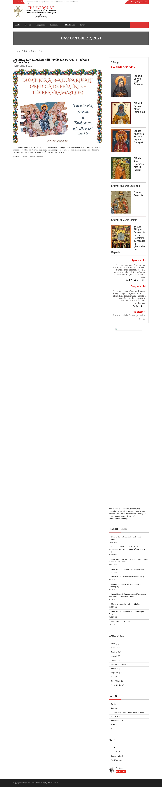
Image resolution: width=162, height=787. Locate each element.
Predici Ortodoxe (117, 720)
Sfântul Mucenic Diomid (124, 219)
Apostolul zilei (139, 260)
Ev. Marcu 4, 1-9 (139, 306)
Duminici (24, 157)
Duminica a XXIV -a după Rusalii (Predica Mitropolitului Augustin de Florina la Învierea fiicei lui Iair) (128, 549)
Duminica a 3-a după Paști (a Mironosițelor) (127, 577)
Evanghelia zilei (138, 286)
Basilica (113, 704)
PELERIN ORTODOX (119, 716)
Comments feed (117, 756)
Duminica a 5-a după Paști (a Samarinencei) (127, 569)
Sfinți (112, 677)
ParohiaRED (115, 660)
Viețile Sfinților (69, 25)
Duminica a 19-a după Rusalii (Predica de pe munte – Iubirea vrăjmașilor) (51, 61)
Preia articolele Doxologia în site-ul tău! (129, 317)
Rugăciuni (40, 25)
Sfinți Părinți (115, 681)
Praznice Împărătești (118, 664)
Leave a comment (36, 157)
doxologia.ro (139, 311)
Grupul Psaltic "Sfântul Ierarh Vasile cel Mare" (128, 712)
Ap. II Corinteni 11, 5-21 (136, 280)
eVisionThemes (52, 783)
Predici (28, 25)
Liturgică (54, 25)
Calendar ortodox (123, 67)
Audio (17, 25)
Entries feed (115, 752)
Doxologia (114, 708)
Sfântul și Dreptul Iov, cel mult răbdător (125, 604)
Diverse (83, 25)
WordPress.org (116, 760)
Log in (113, 748)
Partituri (113, 725)
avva (30, 66)
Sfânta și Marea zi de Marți (121, 621)
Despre (113, 729)
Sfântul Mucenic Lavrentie (125, 185)
